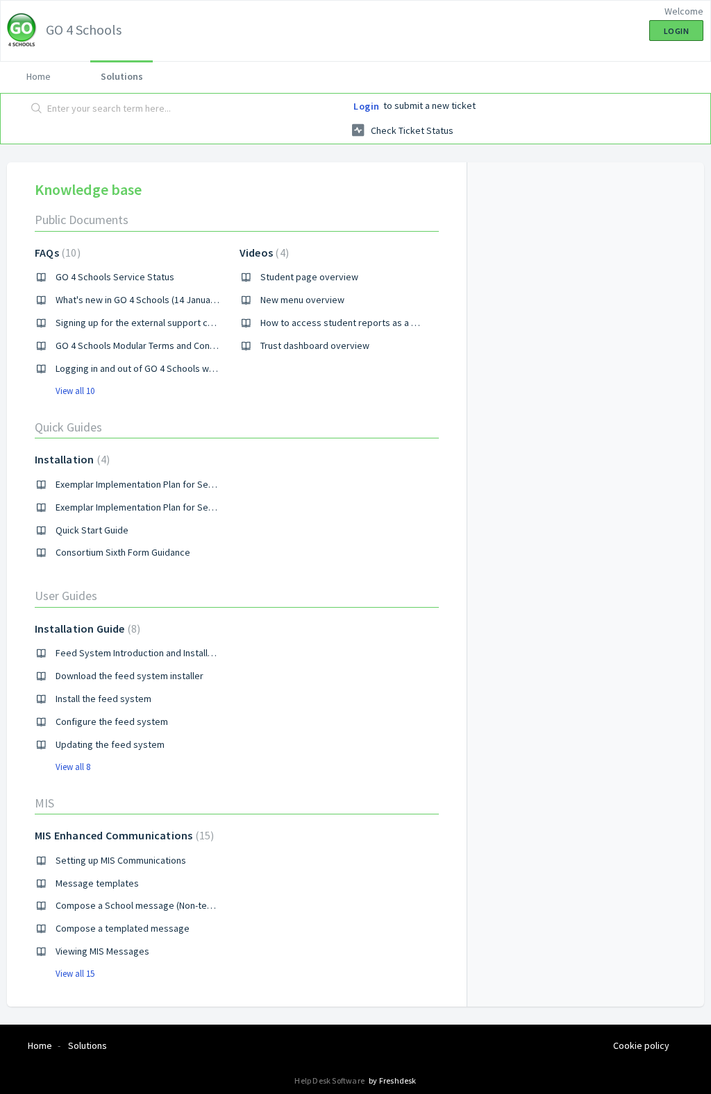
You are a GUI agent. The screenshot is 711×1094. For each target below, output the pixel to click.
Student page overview (309, 277)
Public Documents (81, 220)
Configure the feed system (112, 721)
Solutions (122, 76)
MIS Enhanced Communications (122, 835)
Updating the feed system (110, 744)
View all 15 (75, 974)
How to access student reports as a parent (349, 322)
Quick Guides (68, 427)
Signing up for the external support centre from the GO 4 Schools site (200, 322)
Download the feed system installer (129, 675)
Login (366, 106)
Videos (262, 252)
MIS (44, 803)
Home (38, 76)
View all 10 (75, 391)
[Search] (37, 109)
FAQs (56, 252)
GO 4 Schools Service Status (115, 277)
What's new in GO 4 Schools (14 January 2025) (149, 299)
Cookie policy (641, 1045)
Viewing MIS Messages (102, 951)
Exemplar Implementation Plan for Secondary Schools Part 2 (179, 507)
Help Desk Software (330, 1080)
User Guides (66, 596)
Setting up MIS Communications (121, 860)
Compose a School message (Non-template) (147, 905)
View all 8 (73, 767)
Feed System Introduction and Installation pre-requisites (173, 653)
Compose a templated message (123, 928)
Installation (70, 459)
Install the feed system (103, 698)
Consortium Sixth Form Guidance (123, 552)
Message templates (97, 883)
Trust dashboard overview (314, 345)
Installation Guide (86, 628)
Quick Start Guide (92, 530)
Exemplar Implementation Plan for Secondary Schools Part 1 (179, 484)
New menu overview (302, 299)
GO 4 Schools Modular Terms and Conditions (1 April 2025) (174, 345)
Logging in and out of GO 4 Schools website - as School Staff (180, 368)
